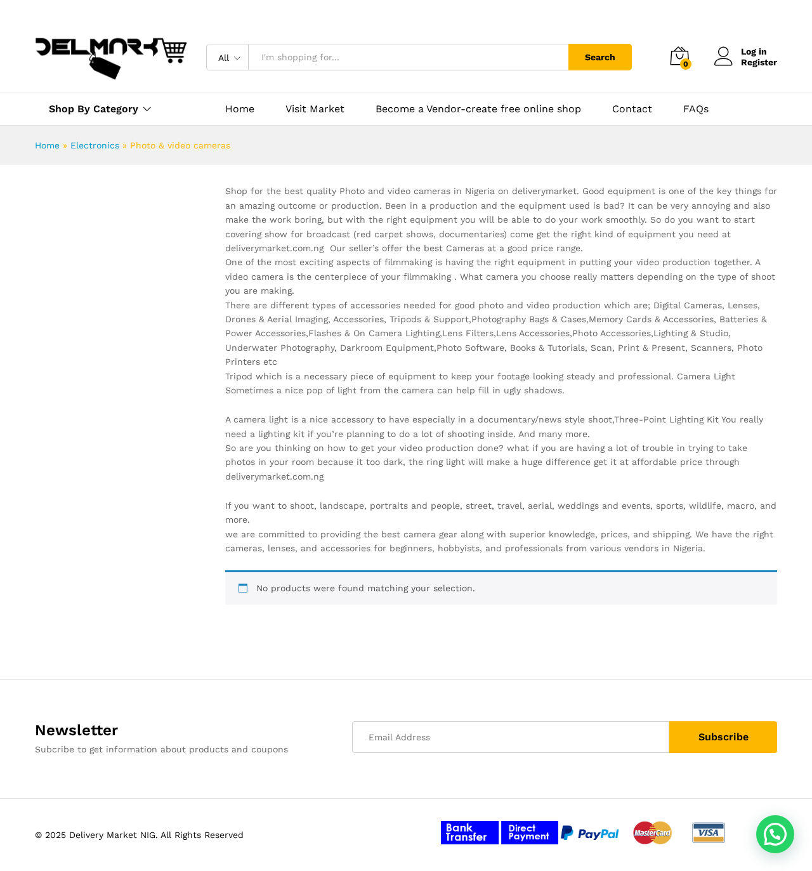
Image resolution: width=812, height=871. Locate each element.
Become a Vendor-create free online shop (478, 109)
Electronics (94, 145)
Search (600, 57)
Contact (632, 109)
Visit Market (314, 109)
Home (239, 109)
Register (759, 62)
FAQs (696, 109)
